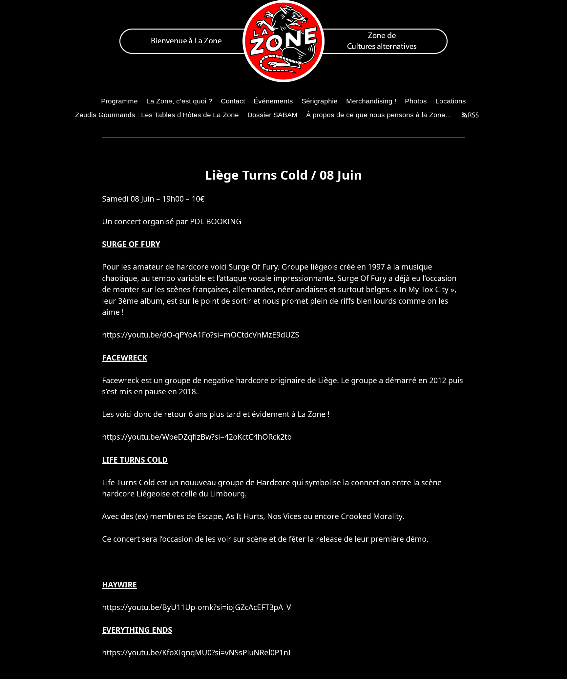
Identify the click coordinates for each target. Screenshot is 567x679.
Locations (450, 101)
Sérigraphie (320, 101)
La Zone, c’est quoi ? (179, 101)
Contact (233, 101)
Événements (273, 101)
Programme (119, 101)
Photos (416, 101)
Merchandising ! (371, 101)
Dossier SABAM (272, 115)
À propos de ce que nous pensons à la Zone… (379, 115)
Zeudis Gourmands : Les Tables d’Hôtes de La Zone (157, 115)
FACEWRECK (124, 357)
